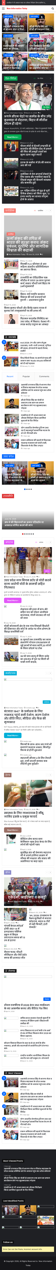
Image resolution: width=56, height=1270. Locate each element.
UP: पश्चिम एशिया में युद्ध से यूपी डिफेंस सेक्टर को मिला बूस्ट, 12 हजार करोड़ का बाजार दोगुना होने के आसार (35, 195)
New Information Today (14, 113)
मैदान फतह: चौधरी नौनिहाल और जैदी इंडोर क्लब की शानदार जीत (15, 955)
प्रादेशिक (40, 211)
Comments (44, 376)
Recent (10, 376)
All (34, 78)
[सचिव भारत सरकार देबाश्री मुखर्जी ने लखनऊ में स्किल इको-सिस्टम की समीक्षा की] (11, 1021)
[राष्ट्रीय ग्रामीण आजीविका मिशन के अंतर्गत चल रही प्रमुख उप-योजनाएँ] (11, 1059)
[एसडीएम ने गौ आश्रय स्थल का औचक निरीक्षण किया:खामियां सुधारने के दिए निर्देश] (14, 42)
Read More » (12, 137)
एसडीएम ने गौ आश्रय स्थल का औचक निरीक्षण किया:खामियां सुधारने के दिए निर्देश (14, 50)
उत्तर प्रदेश (8, 16)
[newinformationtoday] (17, 8)
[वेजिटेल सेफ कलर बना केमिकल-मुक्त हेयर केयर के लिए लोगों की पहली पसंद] (11, 839)
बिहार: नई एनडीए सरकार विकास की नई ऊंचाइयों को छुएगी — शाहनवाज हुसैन (33, 297)
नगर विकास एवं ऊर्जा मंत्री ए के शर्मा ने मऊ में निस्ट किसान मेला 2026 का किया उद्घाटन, (35, 1033)
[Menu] (3, 9)
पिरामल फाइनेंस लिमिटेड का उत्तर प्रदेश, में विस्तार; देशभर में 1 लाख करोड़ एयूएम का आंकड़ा (35, 321)
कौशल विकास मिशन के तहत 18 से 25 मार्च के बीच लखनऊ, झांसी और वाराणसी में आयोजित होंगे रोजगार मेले (26, 1046)
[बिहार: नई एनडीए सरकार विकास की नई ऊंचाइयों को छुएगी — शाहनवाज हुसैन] (11, 294)
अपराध (41, 542)
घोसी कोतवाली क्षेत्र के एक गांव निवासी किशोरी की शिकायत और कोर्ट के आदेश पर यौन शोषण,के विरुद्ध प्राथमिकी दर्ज (27, 629)
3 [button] (29, 489)
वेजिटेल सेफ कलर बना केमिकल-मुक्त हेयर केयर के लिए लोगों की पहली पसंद (36, 841)
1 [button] (25, 489)
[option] (28, 42)
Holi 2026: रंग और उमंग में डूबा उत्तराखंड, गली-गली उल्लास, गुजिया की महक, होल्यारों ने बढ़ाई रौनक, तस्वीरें (35, 346)
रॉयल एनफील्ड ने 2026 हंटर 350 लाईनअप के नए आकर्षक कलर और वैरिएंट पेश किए (27, 1006)
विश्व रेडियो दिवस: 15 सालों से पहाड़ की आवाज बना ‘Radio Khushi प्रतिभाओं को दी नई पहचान (35, 361)
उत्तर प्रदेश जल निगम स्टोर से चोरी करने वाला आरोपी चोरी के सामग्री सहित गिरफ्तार (27, 583)
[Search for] (52, 9)
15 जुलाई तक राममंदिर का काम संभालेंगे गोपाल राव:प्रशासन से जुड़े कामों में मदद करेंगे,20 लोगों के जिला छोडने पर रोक (35, 644)
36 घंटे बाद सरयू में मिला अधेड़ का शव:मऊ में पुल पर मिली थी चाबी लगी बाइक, (34, 659)
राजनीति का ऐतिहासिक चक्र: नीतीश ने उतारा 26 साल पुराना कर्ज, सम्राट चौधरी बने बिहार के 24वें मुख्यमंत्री (35, 282)
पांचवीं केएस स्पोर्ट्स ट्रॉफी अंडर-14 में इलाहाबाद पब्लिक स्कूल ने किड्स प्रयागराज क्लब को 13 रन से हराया (14, 933)
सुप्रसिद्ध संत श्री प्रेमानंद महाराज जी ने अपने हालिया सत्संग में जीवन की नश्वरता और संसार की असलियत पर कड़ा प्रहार (35, 857)
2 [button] (26, 489)
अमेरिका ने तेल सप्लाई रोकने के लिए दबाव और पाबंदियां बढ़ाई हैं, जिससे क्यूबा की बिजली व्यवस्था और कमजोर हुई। (35, 178)
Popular (26, 376)
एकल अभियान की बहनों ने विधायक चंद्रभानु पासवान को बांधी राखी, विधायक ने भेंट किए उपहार (36, 443)
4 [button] (31, 489)
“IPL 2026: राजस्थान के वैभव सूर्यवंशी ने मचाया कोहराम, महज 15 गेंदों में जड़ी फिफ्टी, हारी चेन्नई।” (40, 921)
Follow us (8, 1242)
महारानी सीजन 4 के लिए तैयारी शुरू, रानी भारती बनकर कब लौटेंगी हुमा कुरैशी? (35, 761)
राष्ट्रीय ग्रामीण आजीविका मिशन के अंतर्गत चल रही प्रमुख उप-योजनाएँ (35, 1057)
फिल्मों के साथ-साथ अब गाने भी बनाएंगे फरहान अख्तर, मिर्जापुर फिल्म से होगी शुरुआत (36, 747)
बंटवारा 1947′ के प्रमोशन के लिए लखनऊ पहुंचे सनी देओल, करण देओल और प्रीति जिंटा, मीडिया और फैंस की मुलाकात (26, 716)
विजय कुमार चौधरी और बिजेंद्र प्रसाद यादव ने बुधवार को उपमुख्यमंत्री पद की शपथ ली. (25, 309)
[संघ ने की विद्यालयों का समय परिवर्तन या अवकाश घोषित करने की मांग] (28, 515)
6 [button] (33, 534)
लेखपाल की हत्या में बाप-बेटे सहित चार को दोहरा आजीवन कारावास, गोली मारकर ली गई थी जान (35, 614)
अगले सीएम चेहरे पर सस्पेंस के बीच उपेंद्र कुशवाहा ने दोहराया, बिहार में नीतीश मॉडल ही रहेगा (27, 120)
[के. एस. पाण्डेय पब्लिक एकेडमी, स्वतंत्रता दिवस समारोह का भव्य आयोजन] (10, 1231)
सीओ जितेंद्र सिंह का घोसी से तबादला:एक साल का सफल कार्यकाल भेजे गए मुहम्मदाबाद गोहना (33, 404)
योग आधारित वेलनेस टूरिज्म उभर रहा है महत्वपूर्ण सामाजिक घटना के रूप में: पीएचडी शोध (35, 430)
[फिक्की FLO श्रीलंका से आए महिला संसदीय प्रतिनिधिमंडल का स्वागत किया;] (11, 264)
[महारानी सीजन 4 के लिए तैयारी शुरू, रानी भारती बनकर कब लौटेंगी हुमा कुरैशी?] (5, 755)
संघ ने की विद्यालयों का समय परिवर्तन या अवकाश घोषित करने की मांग (24, 524)
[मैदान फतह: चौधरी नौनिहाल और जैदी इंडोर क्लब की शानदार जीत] (5, 945)
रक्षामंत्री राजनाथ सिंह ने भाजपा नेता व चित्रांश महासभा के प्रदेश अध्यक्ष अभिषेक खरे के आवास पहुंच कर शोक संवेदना (36, 388)
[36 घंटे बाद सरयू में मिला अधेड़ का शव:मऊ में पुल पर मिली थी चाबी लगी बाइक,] (11, 656)
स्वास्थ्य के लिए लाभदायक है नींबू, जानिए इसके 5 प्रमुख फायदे (24, 814)
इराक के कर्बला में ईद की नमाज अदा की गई (35, 164)
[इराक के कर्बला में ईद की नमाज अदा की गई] (11, 163)
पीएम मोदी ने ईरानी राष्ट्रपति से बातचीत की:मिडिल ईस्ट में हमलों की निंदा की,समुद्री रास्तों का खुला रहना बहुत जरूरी (35, 150)
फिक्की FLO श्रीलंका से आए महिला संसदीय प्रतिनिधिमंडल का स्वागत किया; (34, 267)
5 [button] (31, 534)
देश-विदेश (40, 78)
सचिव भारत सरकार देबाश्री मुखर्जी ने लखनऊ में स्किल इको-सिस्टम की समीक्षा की (35, 1021)
